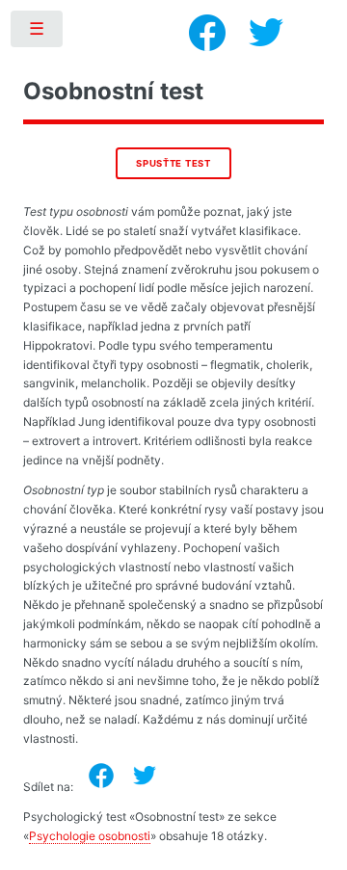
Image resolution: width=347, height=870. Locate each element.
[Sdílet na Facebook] (101, 775)
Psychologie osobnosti (89, 836)
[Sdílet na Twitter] (144, 775)
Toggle (37, 33)
